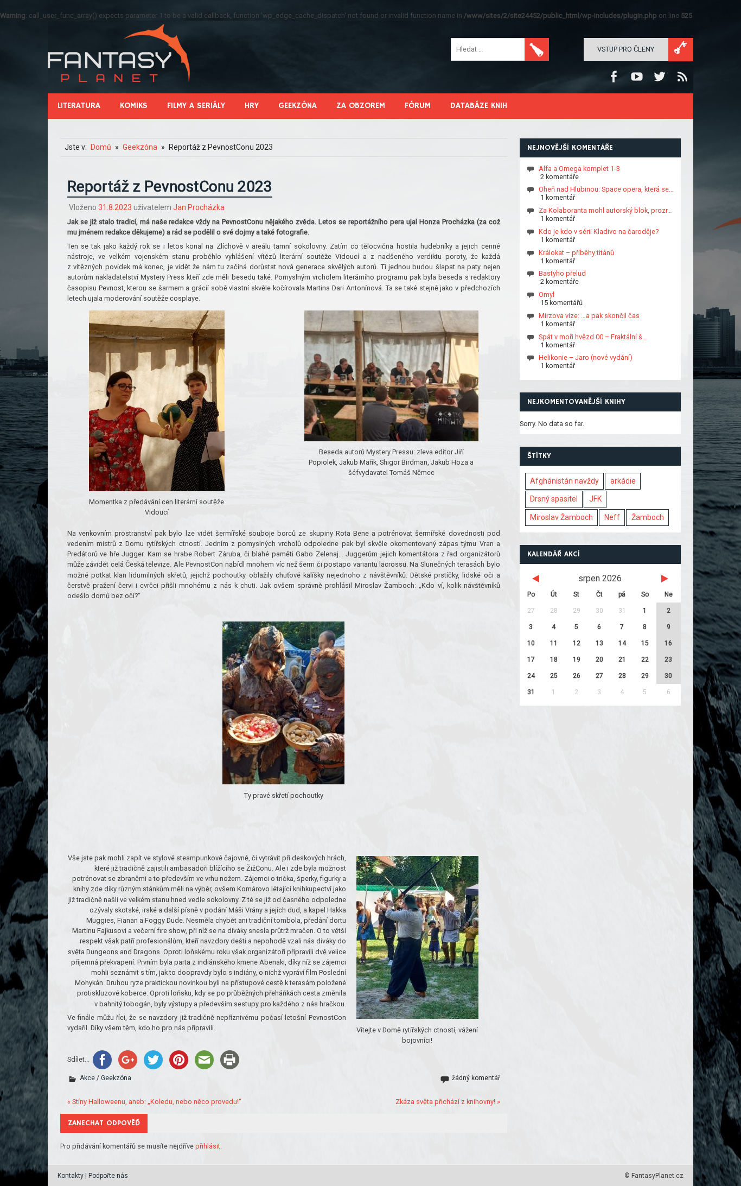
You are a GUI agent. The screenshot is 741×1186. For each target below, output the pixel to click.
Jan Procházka (199, 207)
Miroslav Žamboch (561, 517)
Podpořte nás (108, 1175)
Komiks (134, 105)
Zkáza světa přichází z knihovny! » (447, 1102)
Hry (252, 105)
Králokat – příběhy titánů (576, 252)
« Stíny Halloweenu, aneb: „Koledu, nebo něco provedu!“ (154, 1102)
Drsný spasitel (554, 498)
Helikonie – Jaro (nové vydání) (586, 357)
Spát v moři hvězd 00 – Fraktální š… (593, 336)
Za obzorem (360, 105)
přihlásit (207, 1146)
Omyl (546, 294)
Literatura (79, 105)
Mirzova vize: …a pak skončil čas (589, 316)
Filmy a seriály (196, 105)
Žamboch (647, 517)
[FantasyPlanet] (119, 91)
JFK (595, 498)
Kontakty (71, 1175)
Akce (87, 1078)
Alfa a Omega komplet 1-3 (579, 168)
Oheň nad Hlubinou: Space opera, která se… (606, 189)
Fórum (418, 105)
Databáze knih (478, 105)
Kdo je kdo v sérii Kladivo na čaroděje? (599, 231)
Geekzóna (297, 105)
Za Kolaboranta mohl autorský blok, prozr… (605, 210)
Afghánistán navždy (564, 481)
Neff (612, 517)
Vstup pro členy (625, 49)
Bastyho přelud (562, 273)
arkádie (623, 481)
